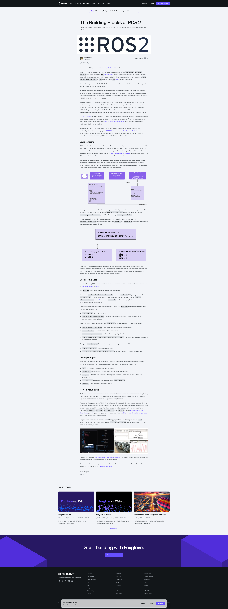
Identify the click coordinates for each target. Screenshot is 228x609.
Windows (90, 286)
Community (119, 588)
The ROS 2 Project (85, 116)
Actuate (118, 591)
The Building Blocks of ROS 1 (108, 68)
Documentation (148, 576)
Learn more (83, 605)
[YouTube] (72, 581)
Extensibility (90, 591)
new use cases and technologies (114, 121)
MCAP (89, 585)
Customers (86, 3)
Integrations (90, 588)
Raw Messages (135, 410)
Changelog (147, 579)
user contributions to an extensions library (108, 457)
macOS (98, 286)
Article (82, 62)
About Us (118, 576)
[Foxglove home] (65, 3)
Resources (101, 3)
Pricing (109, 3)
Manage (143, 603)
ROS (87, 62)
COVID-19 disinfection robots (115, 131)
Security (146, 588)
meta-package (107, 74)
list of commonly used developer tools (135, 413)
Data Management (92, 579)
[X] (66, 581)
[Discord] (62, 581)
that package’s (103, 300)
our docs (144, 464)
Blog (145, 582)
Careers (118, 582)
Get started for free (163, 3)
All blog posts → (114, 528)
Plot (93, 413)
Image (86, 413)
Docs (93, 3)
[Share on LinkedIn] (145, 58)
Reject (151, 603)
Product (77, 3)
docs (116, 79)
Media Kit (118, 585)
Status (146, 585)
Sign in (152, 3)
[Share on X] (147, 58)
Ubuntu (84, 286)
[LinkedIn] (69, 581)
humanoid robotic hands (134, 131)
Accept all (160, 603)
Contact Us (119, 593)
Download (144, 3)
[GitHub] (59, 581)
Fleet (88, 582)
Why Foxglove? (148, 593)
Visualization (90, 576)
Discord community (106, 466)
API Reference (148, 591)
